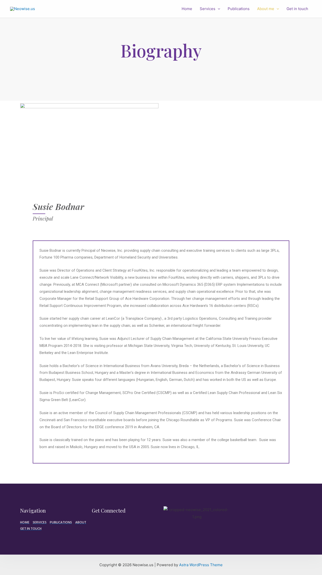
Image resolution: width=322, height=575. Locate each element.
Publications (239, 8)
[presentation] (217, 8)
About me (265, 8)
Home (187, 8)
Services (207, 8)
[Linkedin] (102, 524)
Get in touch (297, 8)
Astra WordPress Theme (201, 564)
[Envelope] (94, 524)
